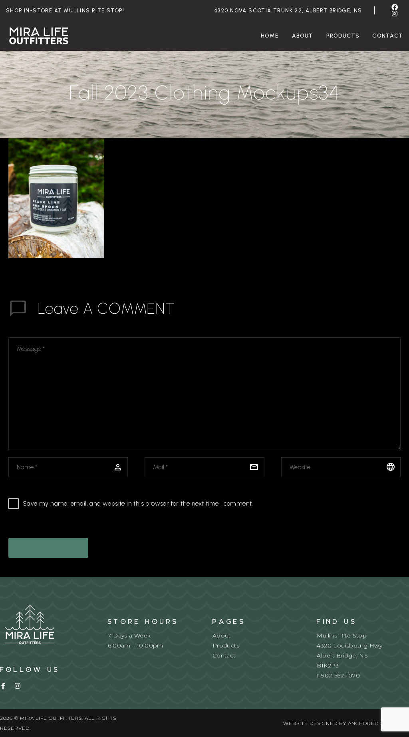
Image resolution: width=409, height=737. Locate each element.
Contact (224, 655)
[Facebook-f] (3, 686)
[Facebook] (394, 7)
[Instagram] (394, 13)
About (303, 35)
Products (343, 35)
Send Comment (48, 547)
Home (270, 35)
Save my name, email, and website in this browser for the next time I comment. (138, 503)
